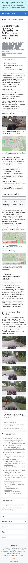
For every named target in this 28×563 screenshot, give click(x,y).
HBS (20, 555)
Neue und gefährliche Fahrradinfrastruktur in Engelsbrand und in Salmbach (14, 424)
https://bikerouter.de (13, 245)
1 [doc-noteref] (23, 297)
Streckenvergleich (10, 63)
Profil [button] (3, 516)
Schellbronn (20, 49)
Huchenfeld (11, 46)
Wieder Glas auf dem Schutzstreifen (13, 428)
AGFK (10, 44)
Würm (3, 55)
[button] (12, 555)
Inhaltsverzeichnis (10, 59)
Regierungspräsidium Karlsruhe (9, 49)
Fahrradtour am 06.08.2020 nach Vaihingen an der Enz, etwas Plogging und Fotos (15, 477)
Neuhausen (10, 47)
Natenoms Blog (9, 13)
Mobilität (6, 44)
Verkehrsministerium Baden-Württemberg (11, 53)
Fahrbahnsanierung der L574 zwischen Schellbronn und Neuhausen (14, 77)
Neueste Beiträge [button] (7, 521)
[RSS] (14, 559)
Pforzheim (16, 47)
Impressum (12, 561)
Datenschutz (16, 561)
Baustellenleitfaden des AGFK (10, 183)
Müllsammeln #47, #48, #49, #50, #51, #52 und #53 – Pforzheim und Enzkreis (15, 472)
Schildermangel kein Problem (13, 69)
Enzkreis (15, 44)
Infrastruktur (18, 46)
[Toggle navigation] (25, 13)
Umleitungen (5, 51)
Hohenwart (4, 46)
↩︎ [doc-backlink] (10, 417)
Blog (3, 19)
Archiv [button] (4, 537)
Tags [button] (3, 532)
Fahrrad (20, 44)
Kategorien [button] (5, 527)
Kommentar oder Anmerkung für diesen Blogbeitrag (12, 509)
